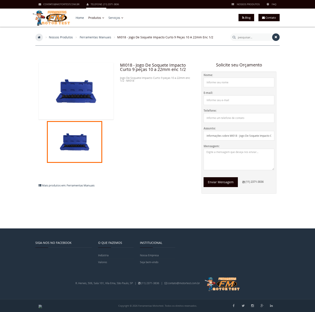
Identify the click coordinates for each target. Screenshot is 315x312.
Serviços (114, 18)
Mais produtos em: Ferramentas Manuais (67, 185)
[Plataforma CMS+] (40, 306)
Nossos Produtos (61, 37)
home (80, 18)
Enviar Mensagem (221, 182)
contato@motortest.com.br (61, 4)
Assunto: (210, 128)
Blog (247, 18)
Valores (102, 262)
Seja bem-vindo (149, 262)
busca (234, 37)
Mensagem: (212, 146)
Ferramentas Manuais (95, 37)
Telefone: (210, 110)
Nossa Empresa (149, 255)
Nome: (208, 75)
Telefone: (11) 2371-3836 (105, 4)
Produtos (95, 18)
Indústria (103, 255)
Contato (270, 18)
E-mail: (208, 93)
